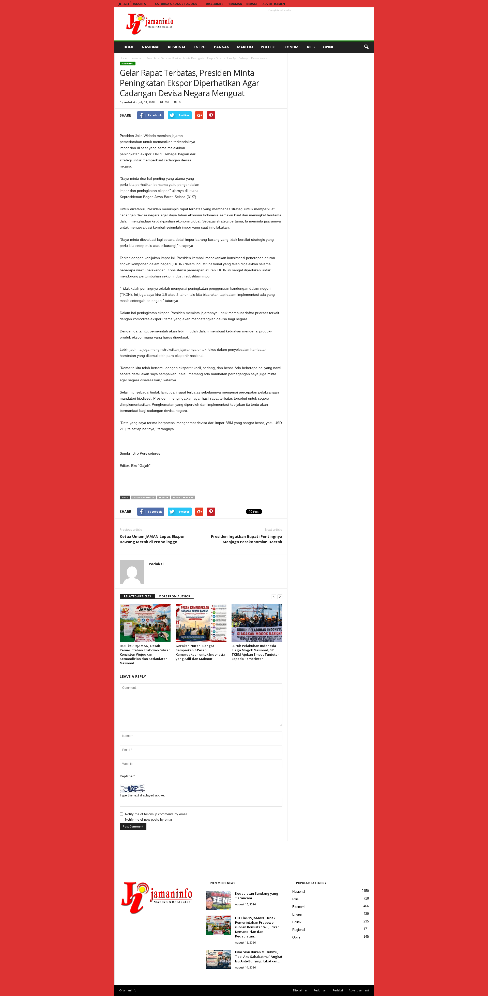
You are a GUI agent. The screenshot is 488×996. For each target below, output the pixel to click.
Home (123, 58)
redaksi (129, 102)
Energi (297, 914)
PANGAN (222, 47)
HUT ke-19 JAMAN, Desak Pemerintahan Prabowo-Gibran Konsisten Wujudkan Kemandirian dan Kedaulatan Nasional (145, 654)
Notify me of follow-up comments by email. (156, 814)
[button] (366, 47)
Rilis (295, 899)
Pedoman (234, 4)
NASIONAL (151, 47)
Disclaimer (214, 4)
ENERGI (200, 47)
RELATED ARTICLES (137, 596)
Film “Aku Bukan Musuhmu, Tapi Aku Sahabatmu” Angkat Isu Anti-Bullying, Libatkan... (258, 956)
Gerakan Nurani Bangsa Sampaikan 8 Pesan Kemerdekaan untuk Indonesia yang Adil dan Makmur (200, 652)
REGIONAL (177, 47)
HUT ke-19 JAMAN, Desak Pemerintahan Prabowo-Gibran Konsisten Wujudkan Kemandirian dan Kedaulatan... (257, 927)
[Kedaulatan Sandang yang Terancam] (218, 900)
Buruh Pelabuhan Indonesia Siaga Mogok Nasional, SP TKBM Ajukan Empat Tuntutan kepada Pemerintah (256, 652)
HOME (129, 47)
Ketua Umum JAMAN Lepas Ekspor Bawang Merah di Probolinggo (152, 539)
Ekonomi (298, 907)
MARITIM (245, 47)
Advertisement (275, 4)
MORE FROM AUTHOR (174, 596)
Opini (296, 937)
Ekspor (163, 497)
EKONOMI (290, 47)
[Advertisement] (279, 23)
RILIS (311, 47)
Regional (298, 930)
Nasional (136, 58)
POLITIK (268, 47)
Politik (296, 922)
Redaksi (252, 4)
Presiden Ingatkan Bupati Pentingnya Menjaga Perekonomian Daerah (246, 539)
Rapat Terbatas (183, 497)
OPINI (328, 47)
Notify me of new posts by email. (149, 819)
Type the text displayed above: (142, 795)
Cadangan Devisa (143, 497)
